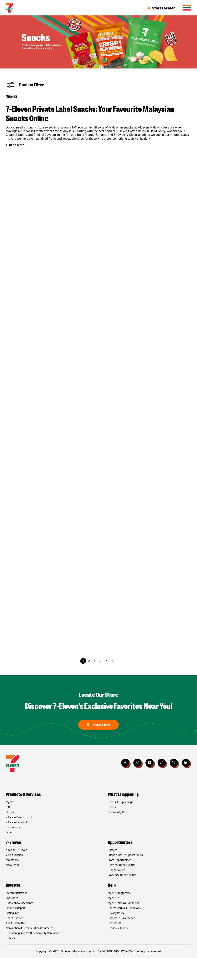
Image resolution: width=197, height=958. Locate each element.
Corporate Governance (121, 918)
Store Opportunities (119, 860)
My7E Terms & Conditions (123, 903)
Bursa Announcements (19, 903)
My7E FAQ (114, 898)
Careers (112, 850)
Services (11, 832)
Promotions (13, 827)
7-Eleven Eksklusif (16, 822)
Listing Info (12, 913)
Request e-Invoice (118, 928)
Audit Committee (16, 923)
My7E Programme (119, 893)
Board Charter (14, 918)
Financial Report (15, 908)
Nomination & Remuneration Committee (29, 928)
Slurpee (10, 812)
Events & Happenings (120, 802)
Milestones (12, 860)
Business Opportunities (121, 865)
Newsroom (12, 865)
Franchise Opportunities (122, 875)
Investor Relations (16, 893)
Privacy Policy (116, 913)
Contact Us (114, 923)
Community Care (118, 812)
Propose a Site (116, 870)
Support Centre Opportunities (125, 855)
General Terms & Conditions (124, 908)
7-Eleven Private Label (19, 817)
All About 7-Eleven (16, 850)
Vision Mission (14, 855)
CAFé (9, 807)
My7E (10, 802)
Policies (10, 938)
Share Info (12, 898)
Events (112, 807)
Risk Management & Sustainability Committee (33, 933)
